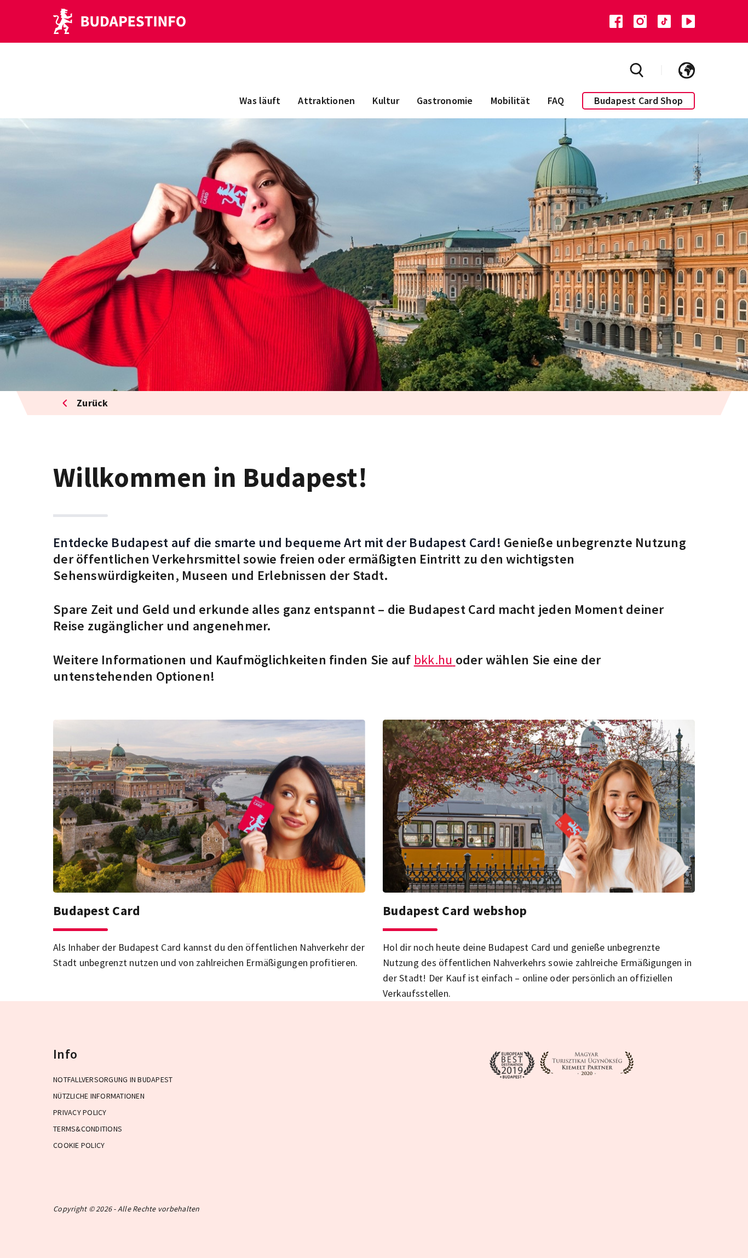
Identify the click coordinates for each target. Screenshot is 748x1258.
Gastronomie (445, 100)
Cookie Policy (79, 1145)
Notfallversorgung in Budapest (112, 1079)
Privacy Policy (80, 1112)
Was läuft (259, 100)
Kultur (385, 100)
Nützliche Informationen (99, 1096)
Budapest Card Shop (638, 100)
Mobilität (510, 100)
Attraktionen (326, 100)
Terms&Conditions (87, 1129)
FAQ (556, 100)
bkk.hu (433, 659)
